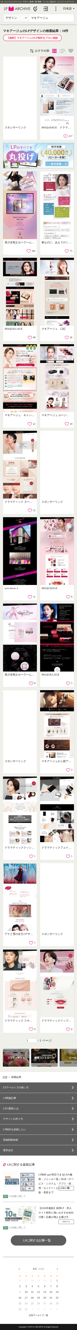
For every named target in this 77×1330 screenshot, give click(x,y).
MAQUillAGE (49, 588)
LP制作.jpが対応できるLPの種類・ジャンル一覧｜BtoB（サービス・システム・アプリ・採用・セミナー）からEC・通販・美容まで (56, 1179)
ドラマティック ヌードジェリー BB (19, 501)
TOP (5, 1077)
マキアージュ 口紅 (54, 328)
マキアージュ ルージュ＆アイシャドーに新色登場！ (56, 415)
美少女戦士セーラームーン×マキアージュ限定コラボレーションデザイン (19, 674)
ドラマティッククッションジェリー (19, 847)
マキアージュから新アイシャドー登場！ (56, 761)
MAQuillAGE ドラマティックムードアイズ (56, 127)
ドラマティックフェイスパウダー (56, 847)
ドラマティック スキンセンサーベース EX (19, 1020)
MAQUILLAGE (14, 328)
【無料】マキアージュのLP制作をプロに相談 (32, 38)
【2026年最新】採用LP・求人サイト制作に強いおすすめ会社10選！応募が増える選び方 (56, 1212)
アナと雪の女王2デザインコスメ (19, 934)
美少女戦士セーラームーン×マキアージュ (19, 242)
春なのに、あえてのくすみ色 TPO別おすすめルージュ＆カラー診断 (56, 242)
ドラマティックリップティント (56, 1020)
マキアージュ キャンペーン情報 (19, 415)
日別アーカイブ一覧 (38, 1315)
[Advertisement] (20, 90)
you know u (11, 588)
